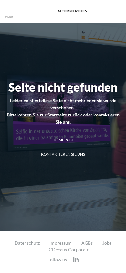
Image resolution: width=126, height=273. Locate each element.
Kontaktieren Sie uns (63, 154)
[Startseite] (72, 11)
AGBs (87, 243)
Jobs (106, 243)
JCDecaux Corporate (68, 249)
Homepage (63, 139)
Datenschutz (27, 243)
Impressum (60, 243)
